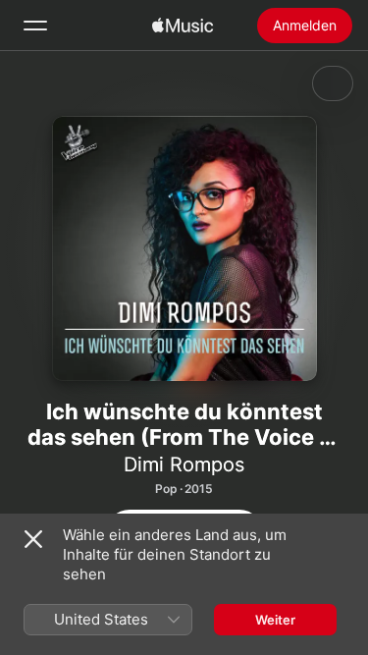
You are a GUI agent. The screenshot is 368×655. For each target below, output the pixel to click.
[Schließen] (33, 539)
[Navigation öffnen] (35, 25)
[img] (182, 25)
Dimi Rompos (184, 464)
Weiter (275, 620)
